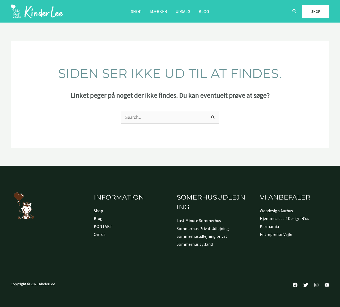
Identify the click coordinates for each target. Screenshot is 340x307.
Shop (136, 11)
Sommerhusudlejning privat (202, 236)
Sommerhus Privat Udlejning (203, 228)
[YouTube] (327, 285)
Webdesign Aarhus (276, 210)
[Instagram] (316, 285)
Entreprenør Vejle (276, 234)
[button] (294, 11)
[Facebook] (295, 285)
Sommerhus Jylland (195, 244)
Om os (99, 234)
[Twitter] (305, 285)
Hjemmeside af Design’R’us (284, 218)
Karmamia (269, 226)
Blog (204, 11)
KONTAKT (103, 226)
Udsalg (183, 11)
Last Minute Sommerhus (199, 220)
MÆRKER (158, 11)
